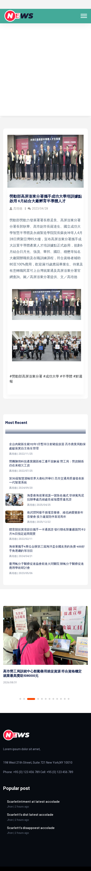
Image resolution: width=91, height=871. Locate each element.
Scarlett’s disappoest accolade (31, 828)
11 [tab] (65, 699)
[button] (83, 15)
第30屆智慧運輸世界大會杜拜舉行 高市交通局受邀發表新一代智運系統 (46, 480)
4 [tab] (38, 699)
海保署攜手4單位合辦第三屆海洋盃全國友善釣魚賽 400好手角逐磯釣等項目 (47, 548)
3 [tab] (31, 699)
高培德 (18, 208)
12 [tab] (68, 699)
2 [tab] (24, 699)
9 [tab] (57, 699)
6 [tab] (46, 699)
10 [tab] (61, 699)
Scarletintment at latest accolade (33, 801)
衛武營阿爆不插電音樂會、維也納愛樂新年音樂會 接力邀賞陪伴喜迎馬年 (55, 514)
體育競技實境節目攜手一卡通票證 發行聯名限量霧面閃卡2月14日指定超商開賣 (47, 531)
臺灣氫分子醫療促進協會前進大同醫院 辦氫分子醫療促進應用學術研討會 (46, 566)
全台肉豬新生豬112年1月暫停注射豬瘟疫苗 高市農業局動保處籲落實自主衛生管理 (47, 446)
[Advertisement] (45, 70)
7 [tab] (49, 699)
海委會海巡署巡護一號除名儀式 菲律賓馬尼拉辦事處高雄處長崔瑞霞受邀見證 (55, 497)
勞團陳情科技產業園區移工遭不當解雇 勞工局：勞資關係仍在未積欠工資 (46, 463)
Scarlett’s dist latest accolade (30, 814)
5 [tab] (42, 699)
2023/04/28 (40, 208)
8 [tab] (53, 699)
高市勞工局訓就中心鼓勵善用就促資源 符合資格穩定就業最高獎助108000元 (42, 673)
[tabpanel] (45, 646)
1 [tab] (20, 699)
